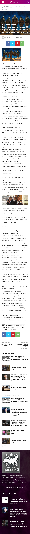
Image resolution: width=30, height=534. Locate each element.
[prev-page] (2, 446)
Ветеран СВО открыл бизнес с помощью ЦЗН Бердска (18, 432)
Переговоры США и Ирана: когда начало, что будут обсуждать (19, 367)
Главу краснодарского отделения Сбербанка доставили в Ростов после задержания (19, 359)
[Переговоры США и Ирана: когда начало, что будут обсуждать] (6, 368)
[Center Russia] (3, 37)
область (22, 327)
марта (13, 327)
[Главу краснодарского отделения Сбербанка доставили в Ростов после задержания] (6, 358)
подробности (5, 329)
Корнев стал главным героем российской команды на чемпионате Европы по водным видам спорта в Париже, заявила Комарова (19, 411)
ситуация (13, 329)
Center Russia (10, 37)
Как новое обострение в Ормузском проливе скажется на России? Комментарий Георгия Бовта (19, 377)
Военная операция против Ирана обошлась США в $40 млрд (19, 387)
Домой (3, 6)
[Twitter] (12, 43)
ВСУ (23, 325)
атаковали (9, 325)
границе (8, 327)
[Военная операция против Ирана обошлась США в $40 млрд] (6, 388)
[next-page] (5, 446)
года (3, 327)
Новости (8, 6)
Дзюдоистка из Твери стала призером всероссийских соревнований (22, 346)
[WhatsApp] (22, 43)
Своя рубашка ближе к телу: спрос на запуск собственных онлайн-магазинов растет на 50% (19, 423)
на (17, 327)
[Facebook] (8, 43)
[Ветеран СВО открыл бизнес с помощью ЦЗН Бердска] (6, 432)
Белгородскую (17, 325)
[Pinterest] (17, 43)
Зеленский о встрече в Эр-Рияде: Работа (8, 345)
